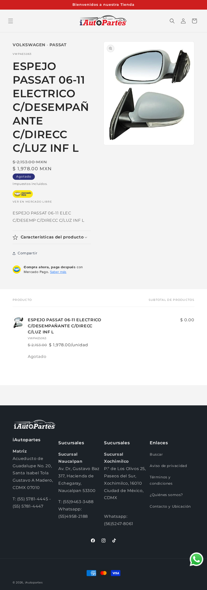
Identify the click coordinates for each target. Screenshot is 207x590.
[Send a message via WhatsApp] (196, 559)
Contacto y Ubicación (170, 506)
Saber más (58, 271)
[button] (10, 21)
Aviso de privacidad (168, 465)
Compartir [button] (27, 253)
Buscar (156, 454)
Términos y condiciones (161, 480)
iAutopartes (34, 582)
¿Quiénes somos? (166, 495)
